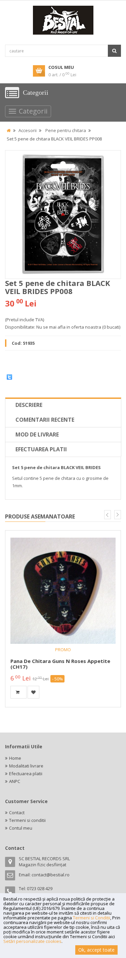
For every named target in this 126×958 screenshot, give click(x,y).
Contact (17, 812)
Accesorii (27, 130)
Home (15, 758)
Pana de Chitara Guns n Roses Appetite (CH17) (60, 664)
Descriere (28, 405)
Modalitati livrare (26, 766)
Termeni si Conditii (91, 918)
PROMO (63, 650)
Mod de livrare (37, 434)
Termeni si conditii (27, 820)
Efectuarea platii (41, 449)
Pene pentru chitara (65, 130)
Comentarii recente (44, 419)
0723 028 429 (39, 888)
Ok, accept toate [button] (96, 950)
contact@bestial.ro (51, 875)
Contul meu (20, 828)
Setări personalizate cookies (32, 941)
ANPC (14, 781)
